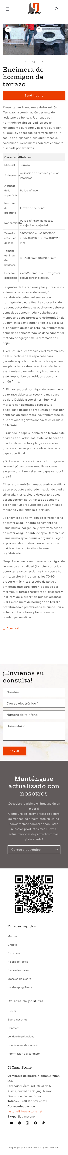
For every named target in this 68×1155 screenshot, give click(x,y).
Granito (12, 944)
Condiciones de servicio (23, 1045)
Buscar (12, 1011)
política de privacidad (21, 1036)
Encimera (14, 953)
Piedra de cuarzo (18, 970)
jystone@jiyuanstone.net (25, 1111)
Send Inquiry (34, 95)
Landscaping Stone (20, 987)
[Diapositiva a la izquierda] (26, 62)
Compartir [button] (13, 628)
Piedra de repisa (18, 961)
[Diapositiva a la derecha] (42, 62)
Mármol (13, 936)
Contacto (13, 1028)
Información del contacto (24, 1053)
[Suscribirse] (56, 849)
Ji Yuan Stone (30, 1147)
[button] (7, 9)
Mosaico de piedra (19, 979)
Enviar (14, 751)
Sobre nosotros (17, 1019)
